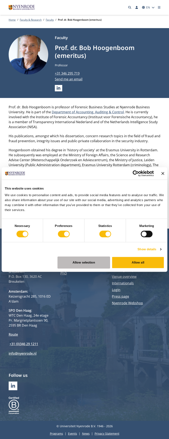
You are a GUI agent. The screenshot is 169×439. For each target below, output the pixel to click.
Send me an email (68, 79)
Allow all (138, 262)
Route (13, 334)
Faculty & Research (31, 19)
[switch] (64, 234)
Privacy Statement (107, 433)
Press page (120, 296)
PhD (63, 273)
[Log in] (136, 7)
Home (12, 19)
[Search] (130, 7)
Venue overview (124, 276)
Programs (56, 433)
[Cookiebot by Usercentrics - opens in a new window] (136, 173)
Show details (146, 249)
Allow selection (84, 262)
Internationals (123, 283)
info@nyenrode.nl (22, 353)
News (86, 433)
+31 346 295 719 (67, 73)
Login (116, 289)
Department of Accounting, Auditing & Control (88, 112)
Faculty (50, 19)
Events (72, 433)
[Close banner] (162, 173)
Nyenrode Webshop (127, 303)
